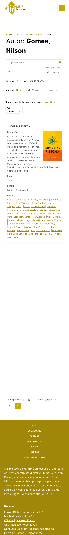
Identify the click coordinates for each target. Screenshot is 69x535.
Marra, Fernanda (35, 223)
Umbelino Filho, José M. (41, 234)
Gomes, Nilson (15, 220)
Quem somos (34, 431)
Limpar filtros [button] (49, 102)
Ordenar (10, 81)
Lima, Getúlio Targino (51, 220)
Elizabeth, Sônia (22, 216)
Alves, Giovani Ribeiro (18, 199)
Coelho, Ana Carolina (27, 210)
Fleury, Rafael (38, 216)
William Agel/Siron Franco (19, 520)
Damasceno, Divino (16, 213)
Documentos (34, 441)
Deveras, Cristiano (37, 213)
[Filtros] (10, 72)
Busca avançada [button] (52, 67)
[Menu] (62, 8)
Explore (34, 447)
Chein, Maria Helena (34, 206)
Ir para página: (44, 399)
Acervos (34, 436)
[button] (9, 405)
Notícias (34, 452)
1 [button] (17, 406)
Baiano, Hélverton (39, 199)
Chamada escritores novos (20, 524)
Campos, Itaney (14, 206)
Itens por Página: (16, 399)
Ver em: (10, 90)
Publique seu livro (34, 457)
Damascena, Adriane (50, 210)
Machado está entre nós (19, 516)
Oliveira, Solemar (24, 227)
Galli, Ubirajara (54, 216)
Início (34, 425)
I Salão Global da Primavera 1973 (24, 512)
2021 (9, 180)
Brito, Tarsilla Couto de (43, 203)
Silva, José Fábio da (40, 230)
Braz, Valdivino (23, 203)
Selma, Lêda (23, 230)
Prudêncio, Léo (41, 227)
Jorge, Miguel (32, 220)
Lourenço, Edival (16, 223)
